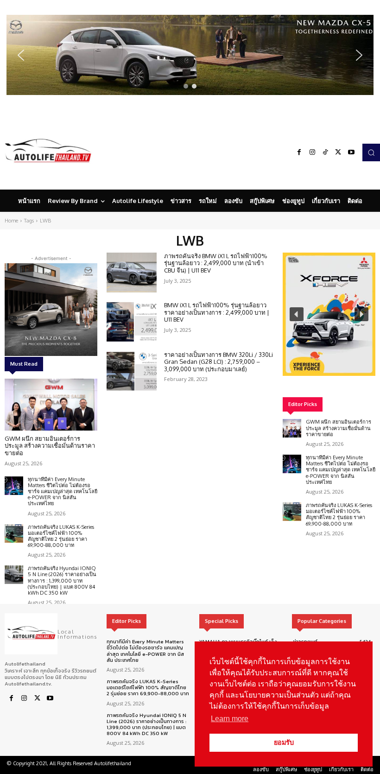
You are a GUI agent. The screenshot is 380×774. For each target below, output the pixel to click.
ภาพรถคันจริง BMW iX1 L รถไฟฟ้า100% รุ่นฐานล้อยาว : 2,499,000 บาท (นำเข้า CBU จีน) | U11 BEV (215, 263)
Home (11, 220)
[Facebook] (299, 152)
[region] (190, 55)
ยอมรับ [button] (284, 742)
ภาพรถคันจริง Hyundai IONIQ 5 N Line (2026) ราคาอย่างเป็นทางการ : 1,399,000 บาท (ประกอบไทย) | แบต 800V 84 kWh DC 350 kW (62, 580)
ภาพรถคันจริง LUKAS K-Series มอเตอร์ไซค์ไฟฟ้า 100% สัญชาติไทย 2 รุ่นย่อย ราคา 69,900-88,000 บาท (61, 536)
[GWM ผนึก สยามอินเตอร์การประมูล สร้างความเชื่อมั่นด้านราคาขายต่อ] (51, 405)
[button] (190, 55)
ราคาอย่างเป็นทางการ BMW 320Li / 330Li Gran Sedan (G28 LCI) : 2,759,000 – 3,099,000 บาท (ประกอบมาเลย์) (218, 362)
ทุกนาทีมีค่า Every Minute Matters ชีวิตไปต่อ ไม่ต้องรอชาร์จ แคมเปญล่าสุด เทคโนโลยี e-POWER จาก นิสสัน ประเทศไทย (62, 491)
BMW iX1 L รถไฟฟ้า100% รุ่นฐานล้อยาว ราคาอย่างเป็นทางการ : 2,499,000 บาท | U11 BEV (216, 312)
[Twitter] (338, 152)
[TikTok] (325, 152)
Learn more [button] (229, 719)
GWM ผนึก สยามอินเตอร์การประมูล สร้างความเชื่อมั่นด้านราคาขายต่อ (50, 446)
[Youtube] (351, 152)
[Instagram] (312, 152)
